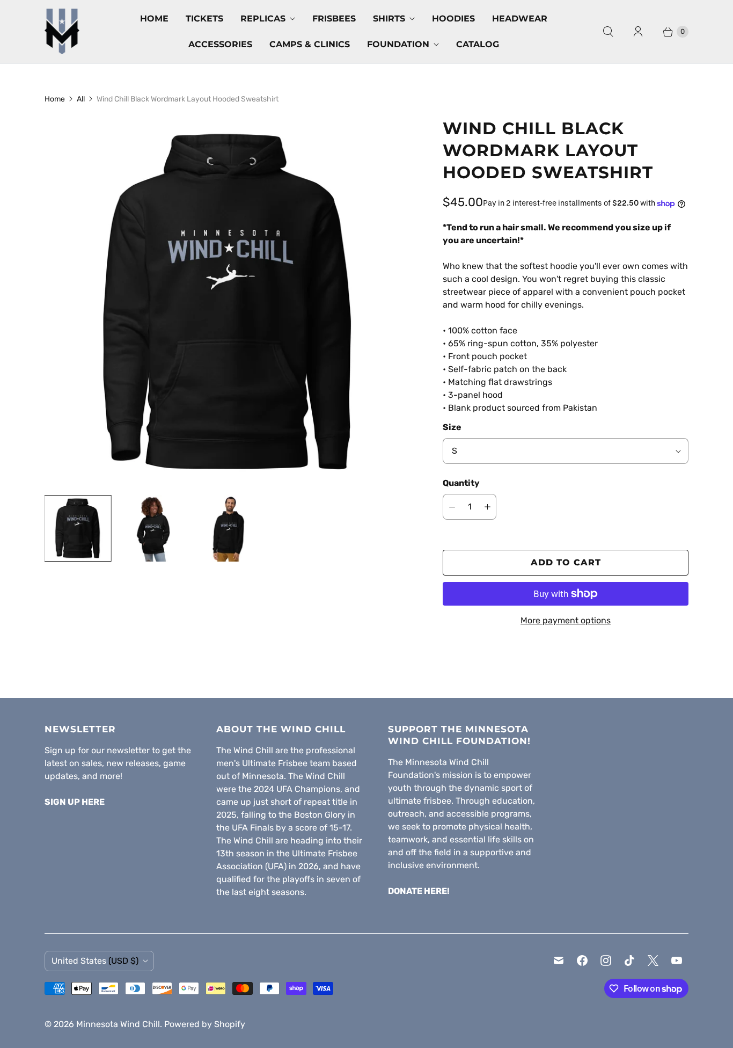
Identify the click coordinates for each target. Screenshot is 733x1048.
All (81, 99)
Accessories (220, 44)
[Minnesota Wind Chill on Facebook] (582, 960)
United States (95, 961)
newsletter (128, 750)
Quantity (461, 483)
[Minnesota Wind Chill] (62, 31)
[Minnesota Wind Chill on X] (653, 960)
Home (154, 18)
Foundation (398, 44)
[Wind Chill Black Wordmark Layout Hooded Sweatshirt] (229, 302)
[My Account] (638, 32)
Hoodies (453, 18)
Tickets (204, 18)
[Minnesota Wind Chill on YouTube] (676, 960)
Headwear (519, 18)
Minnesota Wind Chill (118, 1024)
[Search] (608, 32)
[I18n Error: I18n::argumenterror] (78, 528)
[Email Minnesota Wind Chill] (558, 960)
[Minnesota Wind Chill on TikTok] (629, 960)
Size (452, 427)
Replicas (262, 18)
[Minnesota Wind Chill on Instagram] (606, 960)
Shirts (389, 18)
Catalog (477, 44)
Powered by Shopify (204, 1024)
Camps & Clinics (309, 44)
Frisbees (334, 18)
